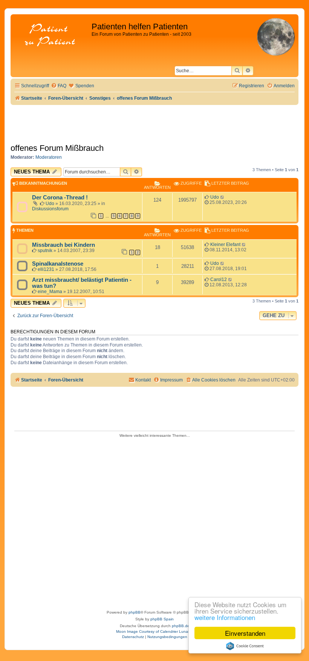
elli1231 (46, 269)
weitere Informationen (224, 617)
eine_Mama (50, 291)
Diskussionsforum (50, 208)
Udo (50, 203)
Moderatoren (48, 157)
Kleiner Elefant (225, 244)
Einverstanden (245, 633)
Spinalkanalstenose (57, 264)
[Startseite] (52, 35)
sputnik (45, 250)
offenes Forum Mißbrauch (57, 148)
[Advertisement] (154, 521)
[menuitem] (58, 86)
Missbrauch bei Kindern (63, 245)
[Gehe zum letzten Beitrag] (222, 197)
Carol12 (218, 279)
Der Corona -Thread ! (60, 198)
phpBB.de (181, 626)
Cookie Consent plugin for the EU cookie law (245, 646)
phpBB (134, 612)
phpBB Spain (162, 619)
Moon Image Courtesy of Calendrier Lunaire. (154, 631)
